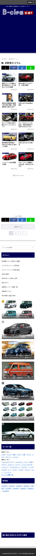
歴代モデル (5, 283)
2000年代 (31, 488)
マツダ (19, 454)
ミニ (9, 470)
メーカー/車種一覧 (7, 475)
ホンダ (9, 454)
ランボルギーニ (15, 467)
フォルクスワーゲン (7, 462)
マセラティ (24, 467)
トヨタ (3, 454)
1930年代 (12, 486)
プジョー (27, 470)
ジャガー (15, 470)
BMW (31, 462)
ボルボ (21, 470)
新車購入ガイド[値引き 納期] (11, 261)
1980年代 (16, 488)
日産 (14, 454)
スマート (18, 465)
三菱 (23, 454)
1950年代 (26, 486)
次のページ (18, 227)
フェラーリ (4, 467)
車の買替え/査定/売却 (8, 295)
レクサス (15, 457)
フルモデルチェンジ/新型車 (10, 265)
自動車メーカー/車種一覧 (10, 287)
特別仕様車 (5, 274)
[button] (32, 247)
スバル (29, 454)
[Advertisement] (18, 35)
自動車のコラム (7, 291)
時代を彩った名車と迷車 (9, 278)
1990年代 (23, 488)
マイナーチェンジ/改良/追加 (11, 270)
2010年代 (6, 491)
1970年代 (9, 488)
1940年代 (19, 486)
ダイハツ (8, 457)
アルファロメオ (27, 465)
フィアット (7, 472)
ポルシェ (11, 465)
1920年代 (4, 486)
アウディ (4, 465)
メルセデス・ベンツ (21, 462)
